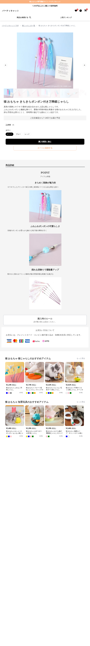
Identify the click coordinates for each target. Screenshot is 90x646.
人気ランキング (66, 17)
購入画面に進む (45, 142)
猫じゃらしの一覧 (28, 26)
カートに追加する (45, 148)
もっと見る (81, 358)
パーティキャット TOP (10, 26)
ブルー (18, 134)
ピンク (9, 134)
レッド (27, 134)
